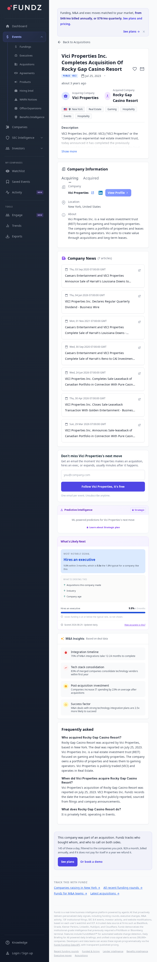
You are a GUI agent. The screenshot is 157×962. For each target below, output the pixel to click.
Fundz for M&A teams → (70, 893)
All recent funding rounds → (122, 888)
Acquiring (70, 178)
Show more (69, 151)
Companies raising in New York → (77, 888)
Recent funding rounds (66, 951)
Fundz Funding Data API (67, 944)
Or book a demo (91, 862)
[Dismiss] (144, 32)
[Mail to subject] (142, 69)
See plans (67, 862)
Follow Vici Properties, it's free (103, 486)
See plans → (131, 31)
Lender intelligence (113, 951)
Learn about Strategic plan (104, 527)
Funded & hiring (91, 951)
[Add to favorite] (134, 69)
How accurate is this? (134, 624)
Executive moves (63, 955)
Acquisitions (81, 955)
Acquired (91, 178)
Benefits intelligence (137, 951)
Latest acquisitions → (104, 893)
